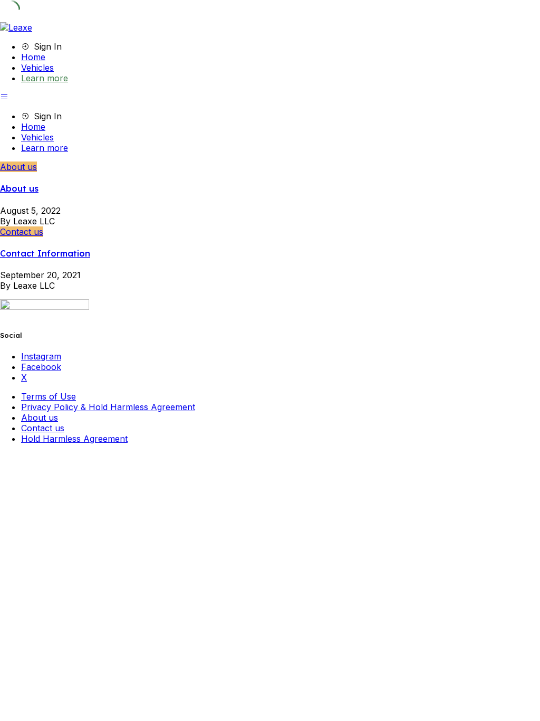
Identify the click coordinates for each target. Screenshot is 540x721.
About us (18, 167)
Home (33, 57)
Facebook (41, 367)
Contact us (21, 231)
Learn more (44, 78)
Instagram (41, 356)
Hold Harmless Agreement (74, 438)
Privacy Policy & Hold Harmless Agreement (108, 407)
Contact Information (45, 253)
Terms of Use (48, 396)
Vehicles (37, 67)
